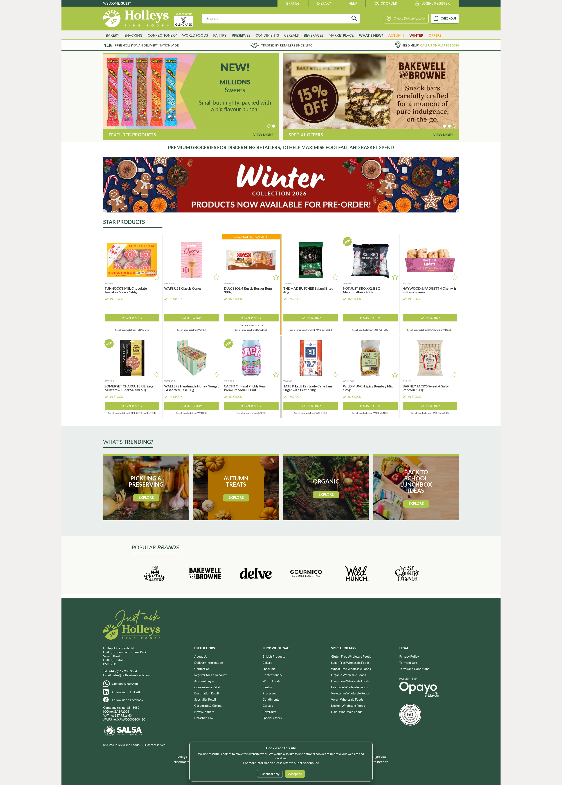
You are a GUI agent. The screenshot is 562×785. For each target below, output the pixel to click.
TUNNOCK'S (142, 329)
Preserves (269, 693)
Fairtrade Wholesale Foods (349, 687)
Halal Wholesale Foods (346, 712)
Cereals (268, 705)
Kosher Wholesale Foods (348, 705)
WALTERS (202, 413)
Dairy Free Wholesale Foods (350, 681)
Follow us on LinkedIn (127, 692)
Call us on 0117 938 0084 (439, 45)
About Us (200, 656)
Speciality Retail (205, 699)
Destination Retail (206, 693)
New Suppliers (204, 712)
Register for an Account (210, 675)
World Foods (271, 681)
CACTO (262, 413)
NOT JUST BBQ (380, 329)
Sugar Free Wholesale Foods (350, 662)
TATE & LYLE (321, 413)
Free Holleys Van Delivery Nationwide (147, 45)
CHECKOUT (448, 18)
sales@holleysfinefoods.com (131, 675)
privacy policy (308, 763)
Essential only (269, 774)
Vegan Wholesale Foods (347, 699)
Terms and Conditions (414, 669)
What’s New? (371, 35)
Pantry (267, 687)
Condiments (271, 699)
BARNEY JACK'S (440, 413)
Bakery (267, 662)
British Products (274, 656)
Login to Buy (132, 317)
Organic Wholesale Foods (348, 675)
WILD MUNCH (380, 413)
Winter (416, 35)
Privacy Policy (409, 656)
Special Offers (272, 718)
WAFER (202, 329)
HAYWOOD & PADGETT (440, 329)
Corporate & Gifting (208, 705)
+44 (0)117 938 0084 (123, 671)
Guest (126, 3)
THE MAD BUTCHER (321, 329)
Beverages (269, 712)
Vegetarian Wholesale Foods (350, 693)
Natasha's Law (203, 718)
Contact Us (201, 669)
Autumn (396, 35)
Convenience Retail (207, 687)
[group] (191, 91)
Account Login (204, 681)
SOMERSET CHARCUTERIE (142, 413)
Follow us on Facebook (127, 700)
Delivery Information (208, 662)
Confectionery (272, 675)
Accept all (295, 774)
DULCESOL (261, 329)
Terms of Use (408, 662)
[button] (269, 126)
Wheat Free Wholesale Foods (351, 669)
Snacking (269, 669)
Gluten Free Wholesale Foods (351, 656)
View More (263, 134)
